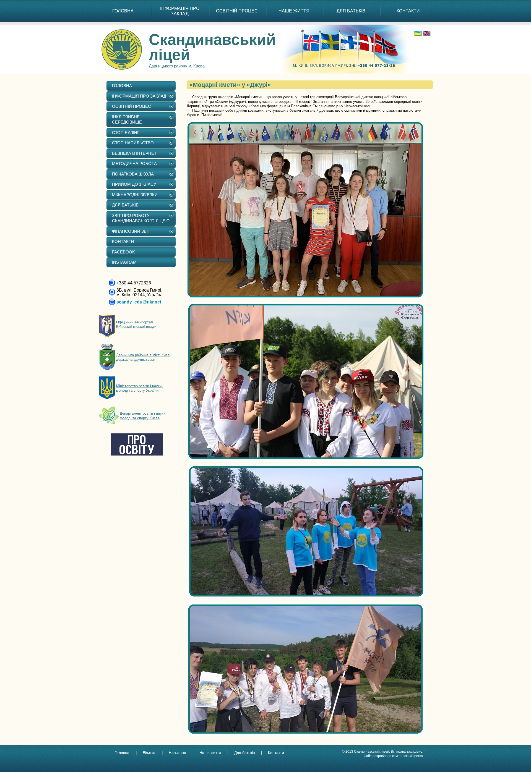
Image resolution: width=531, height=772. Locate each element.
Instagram (124, 262)
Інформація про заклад (179, 11)
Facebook (123, 252)
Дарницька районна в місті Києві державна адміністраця (143, 357)
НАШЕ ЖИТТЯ (293, 11)
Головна (121, 752)
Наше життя (210, 752)
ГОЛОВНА (123, 11)
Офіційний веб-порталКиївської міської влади (136, 324)
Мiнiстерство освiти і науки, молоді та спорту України (139, 388)
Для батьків (244, 752)
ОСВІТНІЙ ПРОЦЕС (237, 11)
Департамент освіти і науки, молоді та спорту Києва (143, 415)
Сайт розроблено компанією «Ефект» (393, 756)
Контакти (276, 752)
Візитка (149, 752)
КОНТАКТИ (408, 11)
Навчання (177, 752)
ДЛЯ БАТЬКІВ (351, 11)
